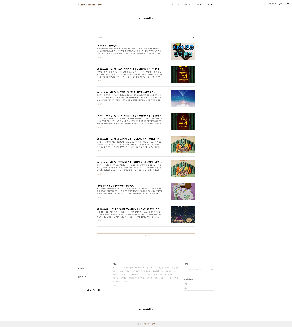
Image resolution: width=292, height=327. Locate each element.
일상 (157, 278)
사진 (170, 278)
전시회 (150, 278)
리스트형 (193, 37)
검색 (212, 269)
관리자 (153, 324)
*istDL (171, 274)
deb (167, 268)
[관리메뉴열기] (288, 4)
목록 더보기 (147, 236)
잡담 (176, 278)
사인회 (116, 274)
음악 (163, 278)
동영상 (127, 281)
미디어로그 (189, 4)
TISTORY (146, 324)
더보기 (115, 285)
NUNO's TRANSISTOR (90, 4)
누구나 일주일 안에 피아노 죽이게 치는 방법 (149, 271)
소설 (176, 271)
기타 (115, 268)
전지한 (169, 271)
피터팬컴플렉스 (125, 271)
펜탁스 (148, 274)
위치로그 (200, 4)
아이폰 (146, 268)
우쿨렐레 (176, 268)
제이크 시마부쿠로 (126, 268)
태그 (179, 4)
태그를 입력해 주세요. (137, 278)
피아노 (154, 268)
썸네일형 (189, 37)
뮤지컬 (116, 278)
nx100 (138, 268)
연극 (161, 268)
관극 (123, 274)
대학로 (124, 278)
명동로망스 (117, 281)
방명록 (210, 4)
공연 (115, 271)
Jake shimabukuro (135, 274)
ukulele (163, 274)
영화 (155, 274)
